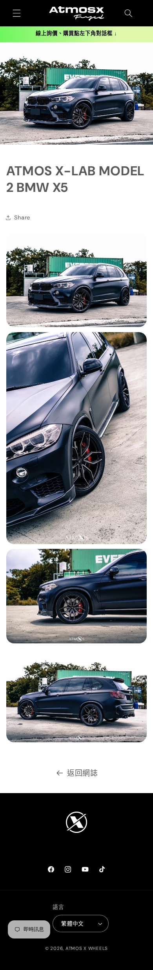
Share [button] (22, 217)
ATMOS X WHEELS (87, 948)
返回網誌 (82, 773)
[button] (16, 13)
